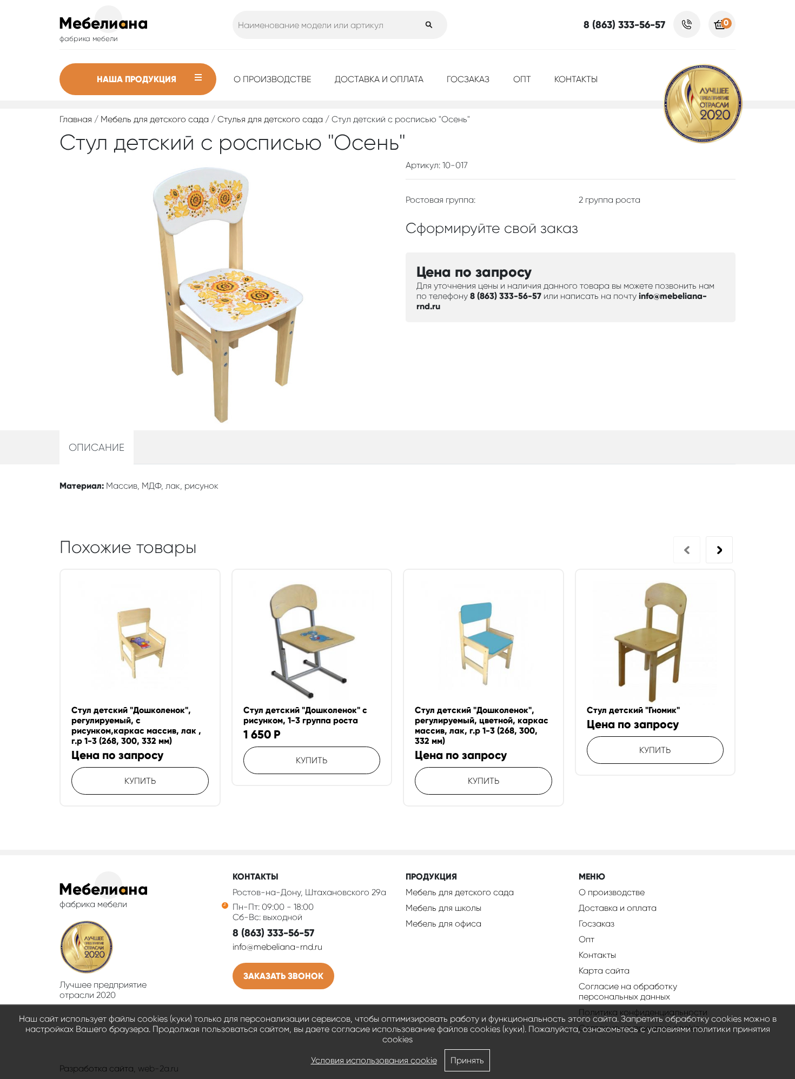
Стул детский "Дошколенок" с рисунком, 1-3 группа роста (305, 715)
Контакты (576, 79)
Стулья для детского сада (270, 119)
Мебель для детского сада (155, 119)
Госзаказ (468, 79)
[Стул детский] (140, 643)
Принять (467, 1060)
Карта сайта (604, 970)
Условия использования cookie (374, 1060)
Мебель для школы (443, 908)
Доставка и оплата (379, 79)
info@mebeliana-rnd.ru (277, 947)
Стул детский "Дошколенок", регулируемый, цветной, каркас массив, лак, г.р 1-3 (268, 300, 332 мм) (481, 725)
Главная (75, 119)
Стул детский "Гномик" (633, 710)
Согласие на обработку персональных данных (628, 991)
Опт (522, 79)
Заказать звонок (283, 976)
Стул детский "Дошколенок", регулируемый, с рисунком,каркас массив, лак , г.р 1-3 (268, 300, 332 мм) (136, 725)
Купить (140, 781)
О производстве (273, 79)
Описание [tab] (96, 447)
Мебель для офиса (443, 923)
